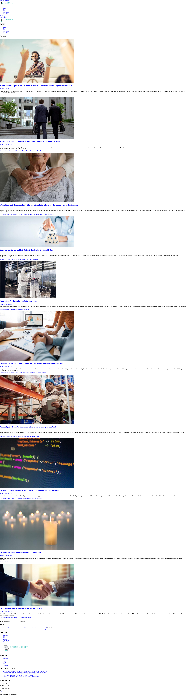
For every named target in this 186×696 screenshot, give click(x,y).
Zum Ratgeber (3, 17)
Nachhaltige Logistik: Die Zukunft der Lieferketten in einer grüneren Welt (28, 427)
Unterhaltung (6, 12)
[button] (93, 16)
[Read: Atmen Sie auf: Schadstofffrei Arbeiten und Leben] (28, 298)
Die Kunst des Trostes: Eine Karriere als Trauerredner (20, 553)
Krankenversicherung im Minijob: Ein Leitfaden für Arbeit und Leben (26, 250)
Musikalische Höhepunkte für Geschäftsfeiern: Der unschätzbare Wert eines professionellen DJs (36, 86)
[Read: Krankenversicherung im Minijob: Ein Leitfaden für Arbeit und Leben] (37, 246)
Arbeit (4, 9)
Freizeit (4, 10)
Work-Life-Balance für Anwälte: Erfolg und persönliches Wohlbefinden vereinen (30, 141)
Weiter (14, 620)
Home (4, 8)
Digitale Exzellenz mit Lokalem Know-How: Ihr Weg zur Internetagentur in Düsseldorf (32, 363)
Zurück (2, 620)
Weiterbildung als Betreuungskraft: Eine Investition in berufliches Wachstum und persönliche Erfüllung (39, 205)
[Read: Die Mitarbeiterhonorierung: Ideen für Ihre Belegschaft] (37, 605)
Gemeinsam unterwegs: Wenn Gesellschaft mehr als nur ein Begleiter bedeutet (21, 676)
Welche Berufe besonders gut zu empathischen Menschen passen (18, 675)
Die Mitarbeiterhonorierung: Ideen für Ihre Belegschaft (21, 608)
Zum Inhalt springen (4, 0)
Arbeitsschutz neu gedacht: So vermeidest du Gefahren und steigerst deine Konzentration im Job (25, 627)
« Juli (1, 691)
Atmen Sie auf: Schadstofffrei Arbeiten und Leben (18, 301)
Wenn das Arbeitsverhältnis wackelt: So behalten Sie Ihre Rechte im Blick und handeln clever (24, 674)
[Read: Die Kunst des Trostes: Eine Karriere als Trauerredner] (37, 549)
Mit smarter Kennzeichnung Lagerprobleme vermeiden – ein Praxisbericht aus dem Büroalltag (24, 629)
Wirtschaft (5, 13)
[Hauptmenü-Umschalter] (2, 24)
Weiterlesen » (25, 95)
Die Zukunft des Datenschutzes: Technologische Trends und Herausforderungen (29, 490)
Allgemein (5, 635)
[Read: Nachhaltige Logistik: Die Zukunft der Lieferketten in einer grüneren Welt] (37, 423)
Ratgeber (5, 639)
